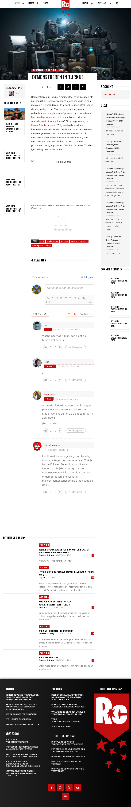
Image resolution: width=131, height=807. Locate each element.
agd (42, 241)
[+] (48, 302)
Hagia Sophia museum (43, 125)
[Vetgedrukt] (48, 298)
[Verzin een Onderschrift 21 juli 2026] (105, 338)
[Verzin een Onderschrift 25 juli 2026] (105, 281)
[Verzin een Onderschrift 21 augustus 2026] (14, 170)
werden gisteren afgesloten (57, 113)
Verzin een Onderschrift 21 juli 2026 (119, 337)
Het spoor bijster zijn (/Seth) (21, 714)
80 (93, 578)
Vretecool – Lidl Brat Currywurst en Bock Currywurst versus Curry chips (23, 763)
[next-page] (108, 350)
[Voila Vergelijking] (19, 660)
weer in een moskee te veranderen (63, 137)
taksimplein (37, 245)
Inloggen (88, 277)
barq (46, 325)
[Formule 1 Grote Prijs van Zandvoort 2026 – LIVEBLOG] (14, 114)
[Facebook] (61, 87)
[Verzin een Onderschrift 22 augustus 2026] (14, 143)
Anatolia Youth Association (46, 121)
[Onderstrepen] (56, 298)
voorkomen (61, 117)
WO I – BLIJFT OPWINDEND (18, 719)
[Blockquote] (74, 298)
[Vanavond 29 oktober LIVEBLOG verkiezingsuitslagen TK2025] (19, 604)
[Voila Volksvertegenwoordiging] (19, 634)
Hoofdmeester (52, 445)
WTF (61, 70)
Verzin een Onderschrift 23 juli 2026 (119, 309)
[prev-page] (103, 350)
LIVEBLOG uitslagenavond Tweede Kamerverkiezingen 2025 (66, 573)
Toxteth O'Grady (46, 555)
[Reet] (12, 93)
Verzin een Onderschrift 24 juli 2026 (119, 295)
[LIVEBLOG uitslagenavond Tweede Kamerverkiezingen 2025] (19, 575)
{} (88, 298)
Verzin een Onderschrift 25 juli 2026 (119, 280)
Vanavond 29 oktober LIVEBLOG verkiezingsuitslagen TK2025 (55, 603)
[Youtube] (77, 787)
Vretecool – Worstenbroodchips (17, 741)
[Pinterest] (75, 87)
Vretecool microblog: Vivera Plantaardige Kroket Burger (21, 755)
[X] (68, 87)
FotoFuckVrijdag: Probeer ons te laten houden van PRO (68, 750)
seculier (83, 241)
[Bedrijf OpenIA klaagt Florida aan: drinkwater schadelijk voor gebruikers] (19, 553)
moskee (64, 241)
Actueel (44, 568)
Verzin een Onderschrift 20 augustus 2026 (13, 208)
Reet (17, 93)
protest (74, 241)
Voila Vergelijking (48, 657)
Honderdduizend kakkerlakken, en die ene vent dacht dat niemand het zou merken (22, 697)
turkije (48, 245)
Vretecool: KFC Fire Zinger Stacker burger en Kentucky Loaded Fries (21, 773)
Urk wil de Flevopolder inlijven (22, 724)
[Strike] (61, 298)
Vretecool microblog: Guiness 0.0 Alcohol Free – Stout (22, 748)
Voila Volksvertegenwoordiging (56, 631)
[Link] (83, 298)
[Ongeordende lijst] (70, 298)
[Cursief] (52, 298)
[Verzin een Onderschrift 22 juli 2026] (105, 323)
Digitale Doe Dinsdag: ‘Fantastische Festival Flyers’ (67, 743)
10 (93, 634)
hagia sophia (52, 241)
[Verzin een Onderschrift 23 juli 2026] (105, 309)
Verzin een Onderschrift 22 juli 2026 (119, 323)
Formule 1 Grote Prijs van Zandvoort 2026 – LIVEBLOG (14, 127)
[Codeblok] (79, 298)
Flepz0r (42, 577)
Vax (107, 141)
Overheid (37, 70)
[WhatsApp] (83, 87)
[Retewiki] (65, 796)
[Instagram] (60, 787)
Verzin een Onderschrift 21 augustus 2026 (13, 182)
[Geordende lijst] (65, 298)
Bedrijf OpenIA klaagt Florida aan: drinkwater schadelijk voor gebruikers (64, 551)
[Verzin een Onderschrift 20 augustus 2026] (14, 196)
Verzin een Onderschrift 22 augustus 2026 (13, 155)
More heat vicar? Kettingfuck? (68, 756)
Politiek (51, 70)
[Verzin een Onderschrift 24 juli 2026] (105, 295)
